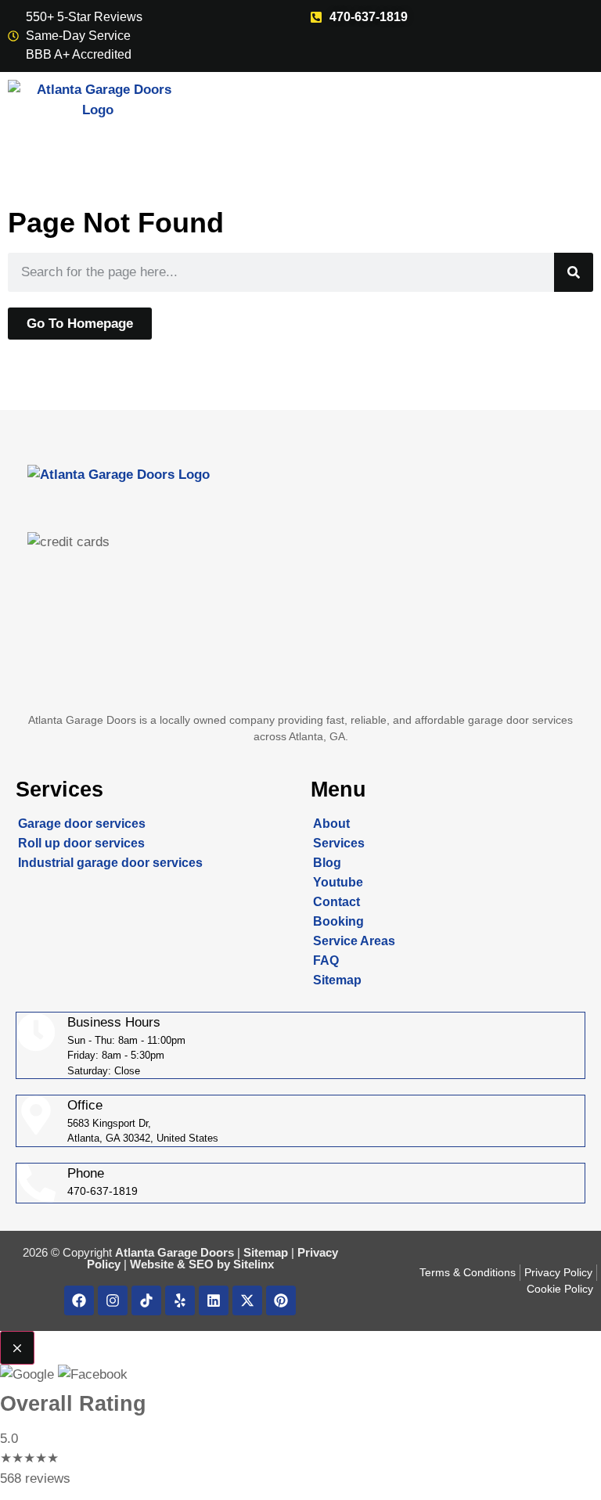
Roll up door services (81, 843)
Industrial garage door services (110, 862)
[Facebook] (79, 1300)
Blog (327, 862)
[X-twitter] (247, 1300)
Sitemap (337, 980)
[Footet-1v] (146, 1300)
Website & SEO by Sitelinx (202, 1264)
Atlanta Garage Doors (174, 1252)
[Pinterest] (281, 1300)
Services (339, 843)
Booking (338, 921)
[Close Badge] (17, 1348)
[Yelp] (180, 1300)
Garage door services (82, 823)
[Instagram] (113, 1300)
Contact (336, 901)
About (331, 823)
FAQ (326, 960)
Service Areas (354, 941)
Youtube (338, 882)
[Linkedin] (214, 1300)
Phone (85, 1173)
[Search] (573, 272)
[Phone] (36, 1183)
